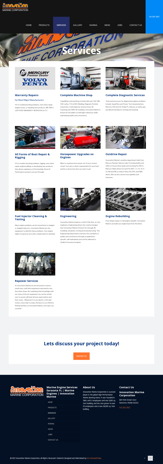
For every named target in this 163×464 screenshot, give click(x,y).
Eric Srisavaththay (93, 458)
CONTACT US (53, 440)
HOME (50, 402)
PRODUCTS (52, 407)
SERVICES (52, 413)
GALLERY (51, 418)
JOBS (50, 434)
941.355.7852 (154, 16)
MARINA (51, 423)
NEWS (50, 429)
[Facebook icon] (144, 458)
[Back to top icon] (150, 458)
